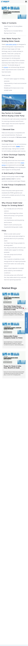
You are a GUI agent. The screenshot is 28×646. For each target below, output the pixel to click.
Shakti (18, 146)
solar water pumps (11, 44)
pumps (6, 67)
